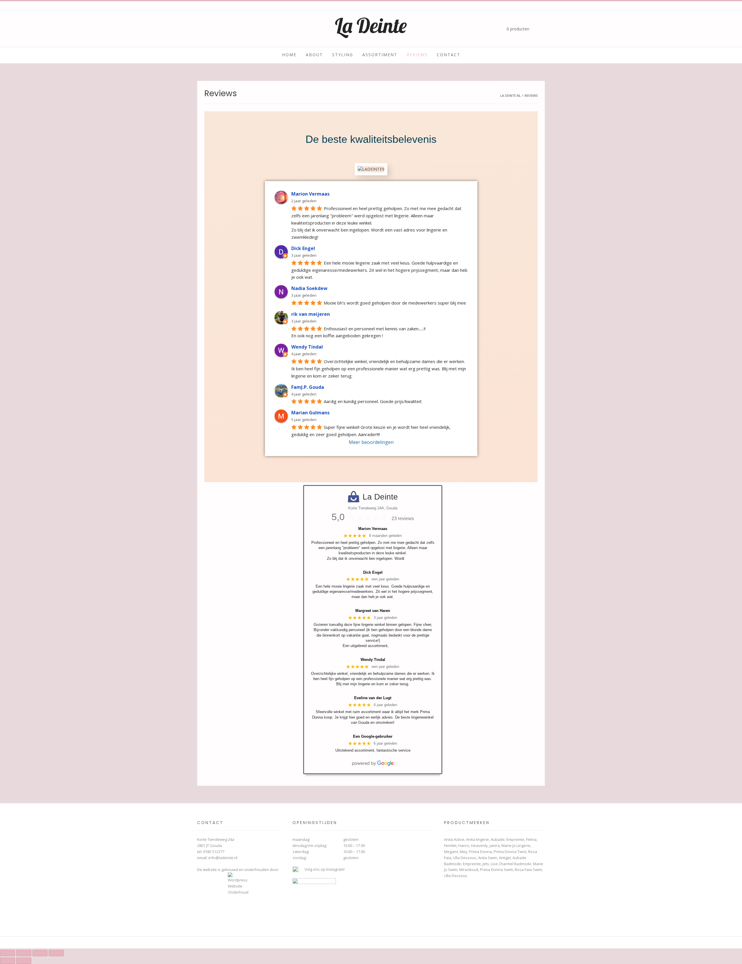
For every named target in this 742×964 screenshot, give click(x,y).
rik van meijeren (310, 314)
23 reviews (403, 518)
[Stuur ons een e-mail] (220, 29)
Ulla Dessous (464, 857)
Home (289, 54)
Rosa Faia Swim (528, 869)
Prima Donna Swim (496, 869)
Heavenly (479, 845)
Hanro (463, 845)
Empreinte (515, 839)
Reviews (417, 54)
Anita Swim (487, 857)
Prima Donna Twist (510, 851)
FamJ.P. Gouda (307, 387)
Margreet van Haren (372, 610)
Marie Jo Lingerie (515, 845)
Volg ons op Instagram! (325, 869)
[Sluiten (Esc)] (56, 953)
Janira (495, 845)
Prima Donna (480, 851)
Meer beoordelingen (371, 442)
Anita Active (454, 839)
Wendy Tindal (307, 347)
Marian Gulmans (310, 412)
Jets (486, 863)
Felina (531, 839)
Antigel (505, 857)
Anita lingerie (477, 839)
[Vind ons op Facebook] (210, 29)
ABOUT (314, 54)
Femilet (450, 845)
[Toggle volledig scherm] (23, 953)
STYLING (342, 54)
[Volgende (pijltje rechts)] (23, 961)
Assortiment (379, 54)
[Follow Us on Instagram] (200, 29)
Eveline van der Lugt (372, 698)
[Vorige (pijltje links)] (7, 961)
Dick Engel (303, 248)
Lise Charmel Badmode (511, 863)
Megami (451, 851)
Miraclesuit (468, 869)
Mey (463, 851)
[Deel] (40, 953)
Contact (448, 54)
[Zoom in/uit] (7, 953)
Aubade (498, 839)
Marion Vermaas (310, 194)
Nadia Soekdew (309, 288)
